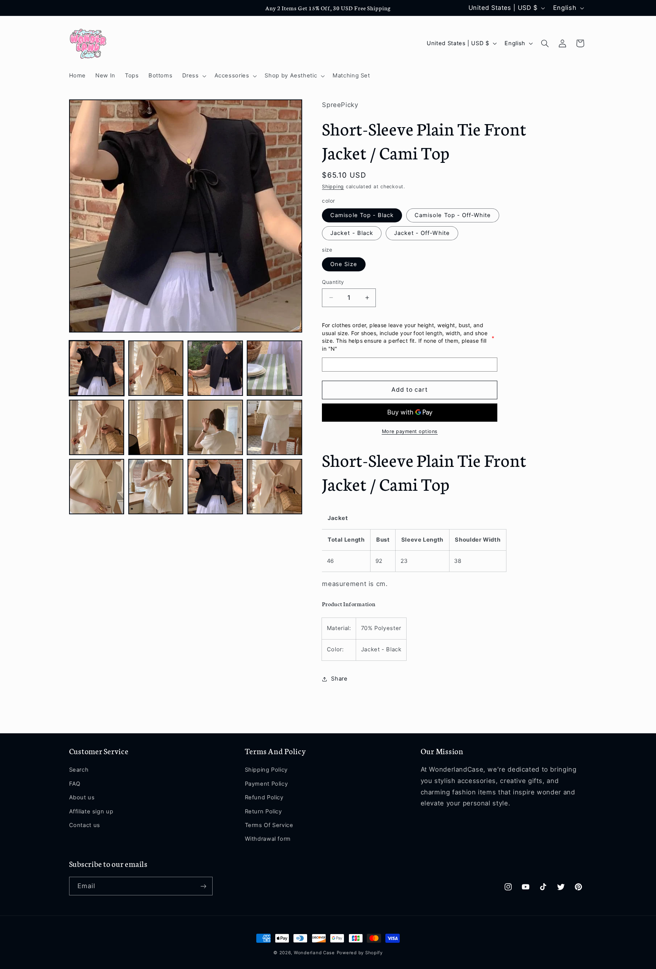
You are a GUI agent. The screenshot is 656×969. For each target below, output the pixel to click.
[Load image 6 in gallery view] (156, 427)
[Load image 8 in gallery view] (274, 427)
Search (79, 770)
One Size (343, 264)
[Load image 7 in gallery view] (215, 427)
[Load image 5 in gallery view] (97, 427)
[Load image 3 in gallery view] (215, 368)
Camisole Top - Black (362, 215)
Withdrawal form (268, 838)
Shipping (333, 186)
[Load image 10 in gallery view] (156, 486)
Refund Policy (264, 797)
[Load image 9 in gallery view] (97, 486)
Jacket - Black (351, 233)
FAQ (74, 783)
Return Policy (263, 811)
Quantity (333, 282)
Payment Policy (266, 783)
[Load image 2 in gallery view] (156, 368)
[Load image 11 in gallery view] (215, 486)
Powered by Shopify (360, 952)
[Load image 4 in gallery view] (274, 368)
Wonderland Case (314, 952)
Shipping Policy (266, 770)
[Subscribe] (203, 886)
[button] (193, 76)
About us (82, 797)
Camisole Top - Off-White (453, 215)
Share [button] (339, 678)
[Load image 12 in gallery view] (274, 486)
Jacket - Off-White (422, 233)
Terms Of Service (269, 825)
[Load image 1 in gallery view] (97, 368)
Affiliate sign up (91, 811)
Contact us (84, 825)
